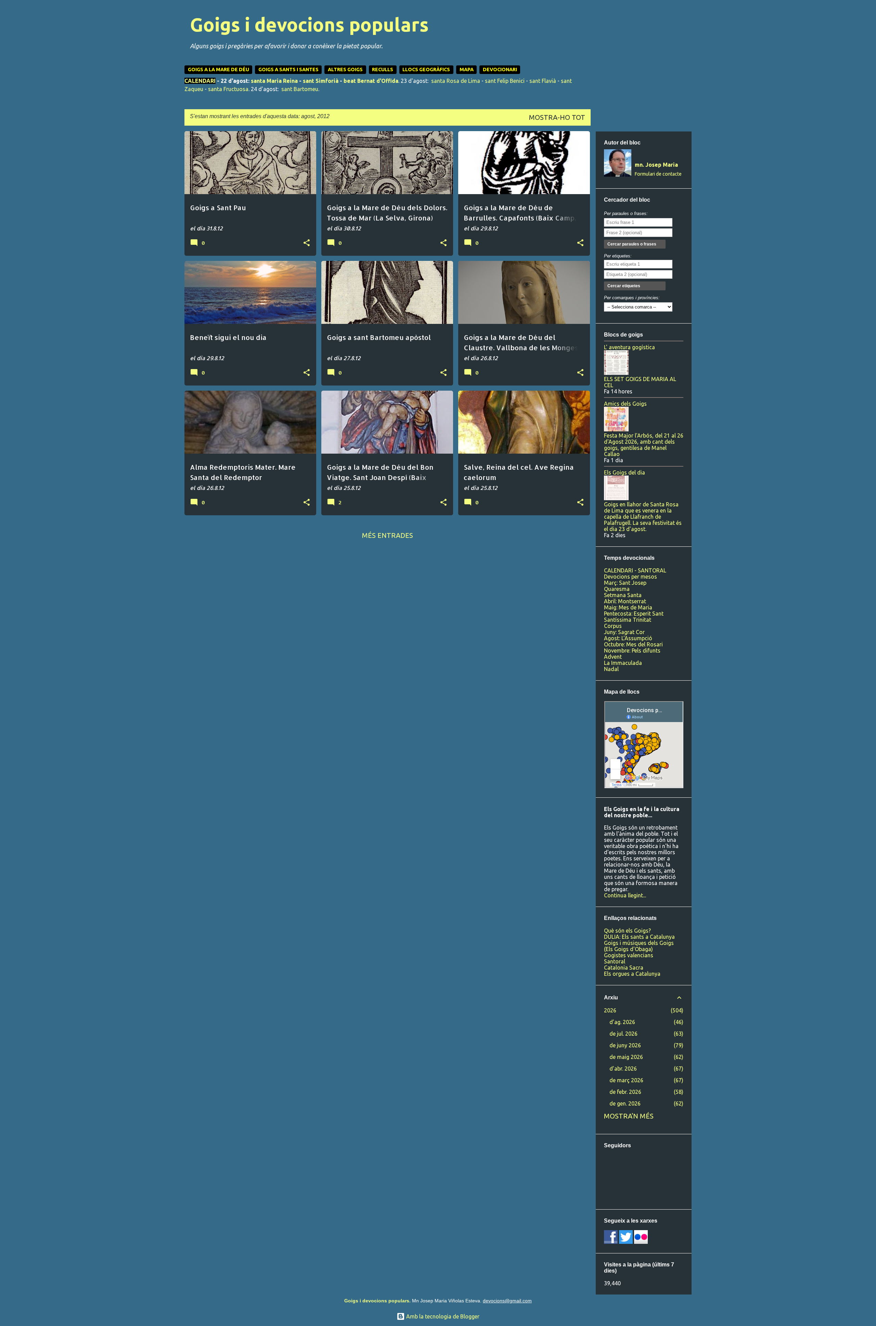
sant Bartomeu (299, 89)
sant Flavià (542, 81)
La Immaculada (623, 663)
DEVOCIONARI (500, 69)
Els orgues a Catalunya (632, 974)
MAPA (467, 69)
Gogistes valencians (628, 955)
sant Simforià (320, 81)
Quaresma (617, 589)
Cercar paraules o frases (631, 244)
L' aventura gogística (629, 347)
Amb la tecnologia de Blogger (442, 1316)
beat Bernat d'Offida (371, 81)
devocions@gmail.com (507, 1300)
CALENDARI (200, 81)
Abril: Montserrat (625, 601)
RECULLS (382, 69)
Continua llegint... (625, 895)
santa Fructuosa (228, 89)
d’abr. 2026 (623, 1068)
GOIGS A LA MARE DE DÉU (218, 69)
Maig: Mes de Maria (628, 607)
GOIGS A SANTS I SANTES (288, 69)
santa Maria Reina (274, 81)
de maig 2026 (626, 1057)
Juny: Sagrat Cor (624, 632)
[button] (306, 243)
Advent (613, 657)
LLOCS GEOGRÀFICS (426, 69)
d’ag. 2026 (622, 1022)
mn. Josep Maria (656, 165)
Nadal (611, 669)
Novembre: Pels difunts (632, 650)
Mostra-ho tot (557, 117)
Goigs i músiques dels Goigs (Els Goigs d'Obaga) (639, 946)
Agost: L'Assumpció (628, 638)
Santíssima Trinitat (627, 620)
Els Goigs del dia (624, 472)
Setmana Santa (623, 595)
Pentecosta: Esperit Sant (634, 613)
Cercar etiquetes (623, 285)
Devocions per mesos (630, 576)
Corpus (613, 626)
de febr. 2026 (625, 1092)
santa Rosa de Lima (455, 81)
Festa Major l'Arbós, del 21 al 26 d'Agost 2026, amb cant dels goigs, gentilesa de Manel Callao (643, 444)
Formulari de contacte (658, 174)
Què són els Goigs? (627, 930)
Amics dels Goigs (625, 404)
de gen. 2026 (625, 1103)
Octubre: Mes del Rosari (633, 644)
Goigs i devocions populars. (377, 1300)
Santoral (614, 961)
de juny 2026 (625, 1045)
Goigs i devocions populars (309, 24)
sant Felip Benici (505, 81)
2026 (610, 1010)
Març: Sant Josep (625, 583)
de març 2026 (626, 1080)
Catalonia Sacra (623, 967)
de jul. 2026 (623, 1034)
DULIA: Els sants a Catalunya (639, 937)
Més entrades (387, 535)
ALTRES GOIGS (345, 69)
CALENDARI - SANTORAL (635, 570)
